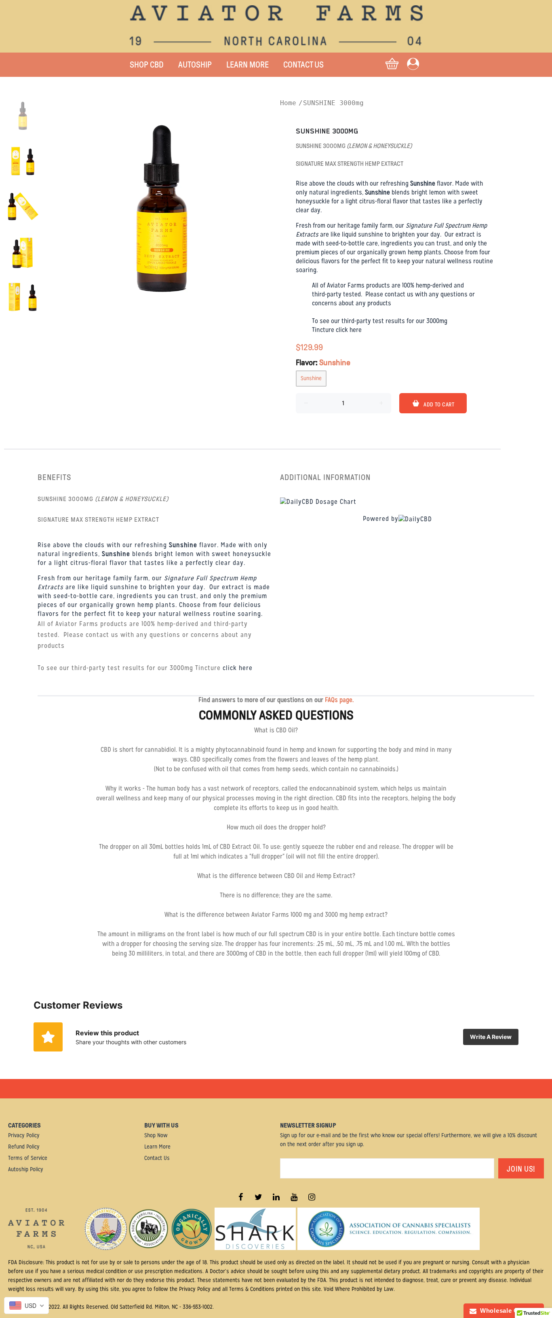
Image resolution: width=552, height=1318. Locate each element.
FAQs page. (339, 700)
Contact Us (157, 1157)
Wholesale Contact (507, 1310)
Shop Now (156, 1135)
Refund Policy (24, 1146)
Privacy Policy (24, 1135)
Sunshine (311, 378)
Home (288, 103)
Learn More (157, 1146)
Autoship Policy (25, 1169)
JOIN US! (521, 1169)
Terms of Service (27, 1157)
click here (349, 330)
